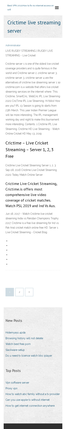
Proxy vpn (11, 388)
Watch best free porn (18, 344)
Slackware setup (15, 349)
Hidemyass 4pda (15, 332)
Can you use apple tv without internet (28, 399)
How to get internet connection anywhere (30, 405)
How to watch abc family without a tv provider (33, 394)
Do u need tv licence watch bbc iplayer (29, 355)
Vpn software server (17, 382)
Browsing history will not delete (24, 338)
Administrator (13, 45)
